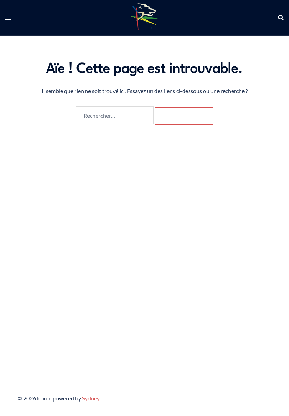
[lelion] (144, 16)
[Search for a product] (281, 17)
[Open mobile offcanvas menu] (8, 18)
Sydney (91, 398)
